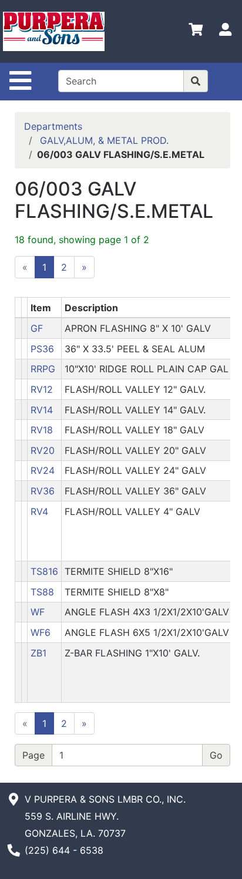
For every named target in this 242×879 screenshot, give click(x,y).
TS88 (42, 592)
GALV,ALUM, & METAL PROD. (104, 140)
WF (38, 612)
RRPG (43, 369)
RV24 (43, 470)
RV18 (42, 430)
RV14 (42, 410)
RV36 (43, 491)
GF (37, 328)
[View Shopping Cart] (196, 32)
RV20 (43, 450)
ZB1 (38, 653)
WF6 (41, 632)
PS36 (42, 349)
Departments (53, 126)
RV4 (39, 511)
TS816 (44, 571)
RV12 (42, 389)
